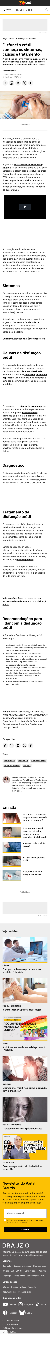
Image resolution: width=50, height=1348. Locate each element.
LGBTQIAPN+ (17, 1271)
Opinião (14, 1287)
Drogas (6, 1271)
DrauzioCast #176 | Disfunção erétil (27, 338)
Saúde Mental (33, 1276)
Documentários (9, 1292)
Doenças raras (39, 1266)
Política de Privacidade (13, 1328)
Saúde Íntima (19, 1276)
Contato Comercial (11, 1320)
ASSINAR (25, 1229)
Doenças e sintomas (22, 1266)
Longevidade (30, 1271)
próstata (7, 384)
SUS (43, 1276)
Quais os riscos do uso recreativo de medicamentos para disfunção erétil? (25, 601)
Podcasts (32, 1287)
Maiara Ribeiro (9, 70)
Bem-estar (7, 1266)
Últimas (6, 1287)
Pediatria (42, 1271)
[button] (5, 83)
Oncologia (7, 1276)
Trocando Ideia (24, 1292)
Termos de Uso (9, 1332)
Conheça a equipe (10, 1324)
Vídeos (23, 1287)
